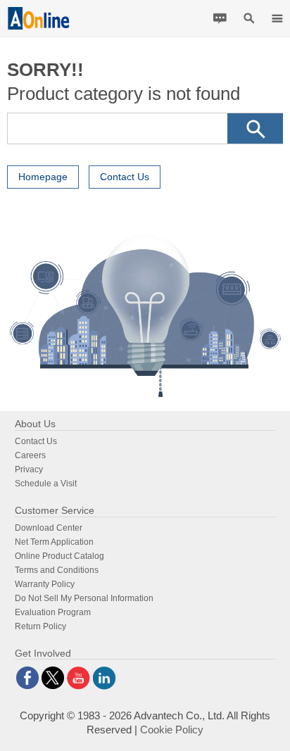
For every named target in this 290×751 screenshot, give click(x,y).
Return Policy (40, 626)
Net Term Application (54, 542)
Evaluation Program (53, 612)
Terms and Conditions (57, 570)
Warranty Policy (45, 584)
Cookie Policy (171, 730)
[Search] (255, 128)
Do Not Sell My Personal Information (84, 598)
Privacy (29, 469)
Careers (30, 455)
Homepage (43, 176)
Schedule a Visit (46, 483)
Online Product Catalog (59, 556)
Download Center (48, 528)
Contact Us (124, 176)
